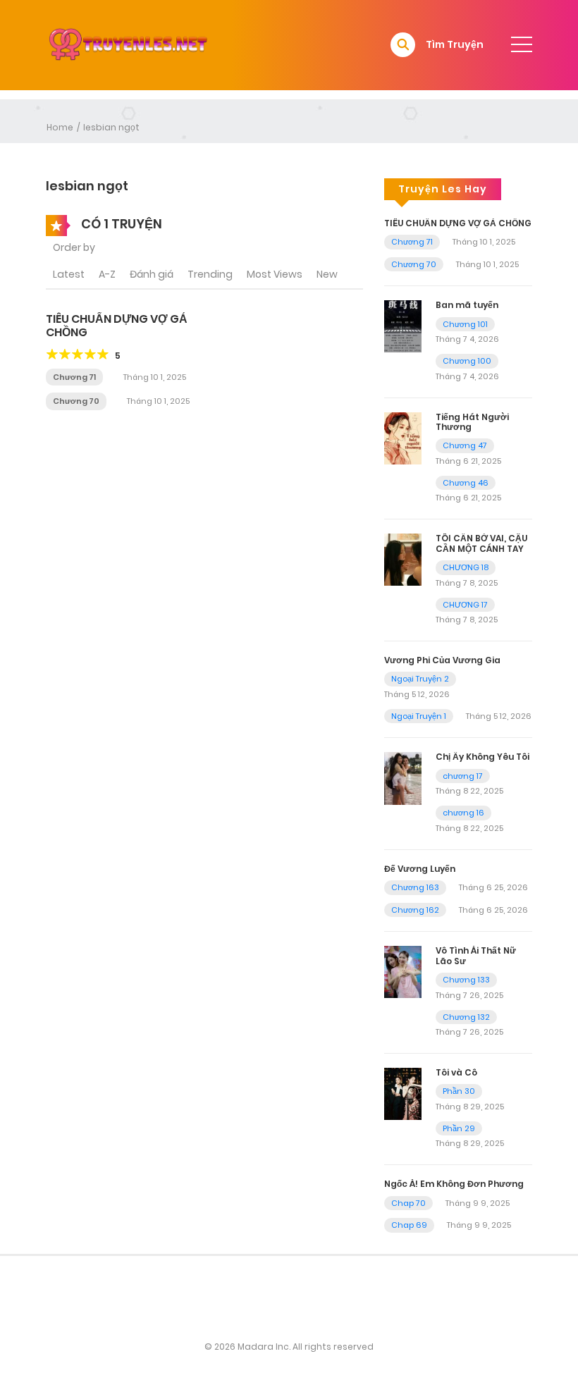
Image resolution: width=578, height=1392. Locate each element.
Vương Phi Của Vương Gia (442, 660)
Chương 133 (466, 979)
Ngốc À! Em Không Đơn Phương (454, 1184)
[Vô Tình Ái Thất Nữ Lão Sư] (403, 971)
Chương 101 (465, 324)
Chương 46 (465, 482)
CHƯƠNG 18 (465, 567)
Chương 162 (415, 910)
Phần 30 (459, 1091)
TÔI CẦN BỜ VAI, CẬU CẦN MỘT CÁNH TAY (481, 543)
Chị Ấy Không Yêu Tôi (482, 757)
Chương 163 (415, 887)
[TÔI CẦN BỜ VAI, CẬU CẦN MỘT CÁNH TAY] (403, 559)
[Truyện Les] (127, 44)
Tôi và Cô (456, 1072)
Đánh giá (151, 274)
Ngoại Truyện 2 (420, 678)
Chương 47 (465, 445)
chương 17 (463, 776)
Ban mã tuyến (467, 305)
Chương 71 (74, 377)
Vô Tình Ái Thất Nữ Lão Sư (476, 955)
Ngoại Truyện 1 (418, 716)
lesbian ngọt (111, 127)
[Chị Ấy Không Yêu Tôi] (403, 777)
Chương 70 (76, 401)
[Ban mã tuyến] (403, 326)
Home (60, 127)
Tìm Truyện (455, 44)
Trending (210, 274)
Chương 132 (466, 1017)
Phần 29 (459, 1128)
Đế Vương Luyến (419, 869)
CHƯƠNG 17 (465, 604)
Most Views (274, 274)
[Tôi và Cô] (403, 1093)
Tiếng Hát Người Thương (472, 422)
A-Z (107, 274)
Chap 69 (409, 1225)
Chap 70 (408, 1203)
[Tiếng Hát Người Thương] (403, 437)
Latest (69, 274)
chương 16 (463, 812)
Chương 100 (467, 361)
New (327, 274)
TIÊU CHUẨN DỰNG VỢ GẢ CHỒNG (116, 325)
